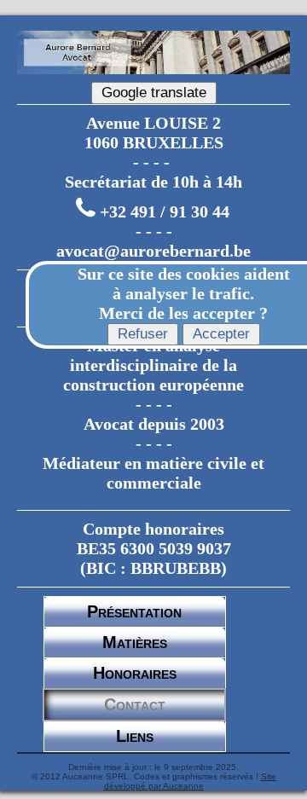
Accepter (221, 334)
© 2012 (46, 776)
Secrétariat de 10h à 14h (153, 181)
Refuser (143, 334)
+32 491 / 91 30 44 (165, 211)
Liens (135, 736)
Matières (134, 642)
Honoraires (135, 672)
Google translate (153, 92)
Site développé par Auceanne (190, 781)
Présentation (134, 611)
